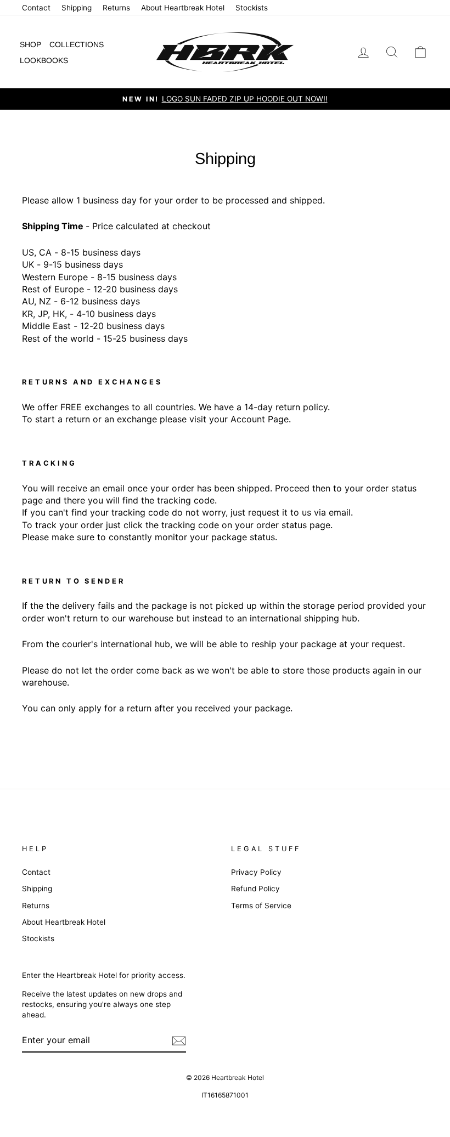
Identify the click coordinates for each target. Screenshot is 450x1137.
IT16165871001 (225, 1095)
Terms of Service (261, 905)
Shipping (76, 7)
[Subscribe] (179, 1041)
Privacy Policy (256, 872)
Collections (76, 44)
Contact (36, 7)
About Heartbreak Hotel (182, 7)
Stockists (251, 7)
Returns (116, 7)
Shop (30, 44)
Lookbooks (44, 60)
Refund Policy (255, 888)
